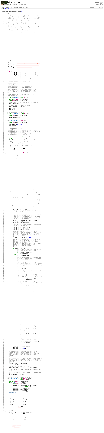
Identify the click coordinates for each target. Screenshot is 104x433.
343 (3, 357)
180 (3, 193)
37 (3, 48)
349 (3, 363)
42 (3, 54)
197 (3, 210)
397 (3, 411)
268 (3, 281)
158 (3, 170)
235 (3, 248)
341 (3, 355)
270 (3, 283)
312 (3, 326)
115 (3, 127)
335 (3, 349)
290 (3, 303)
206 (3, 219)
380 (3, 394)
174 (3, 187)
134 (3, 146)
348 (3, 362)
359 (3, 373)
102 (3, 114)
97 (3, 109)
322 (3, 336)
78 (3, 90)
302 (3, 316)
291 (3, 304)
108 (3, 120)
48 (3, 60)
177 (3, 190)
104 (3, 116)
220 (3, 233)
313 (3, 327)
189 (3, 202)
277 (3, 290)
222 (3, 235)
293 (3, 306)
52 (3, 64)
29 (3, 40)
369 (3, 383)
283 (3, 296)
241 (3, 254)
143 (3, 155)
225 (3, 238)
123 (3, 135)
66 (3, 78)
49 (3, 61)
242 (3, 255)
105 (3, 117)
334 (3, 348)
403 (3, 417)
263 (3, 276)
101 (3, 113)
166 (3, 178)
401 (3, 415)
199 (3, 212)
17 (3, 28)
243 (3, 256)
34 (3, 45)
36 (3, 47)
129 (3, 141)
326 (3, 340)
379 (3, 393)
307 (3, 321)
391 (3, 405)
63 (3, 75)
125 (3, 137)
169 (3, 181)
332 (3, 346)
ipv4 (8, 8)
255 (3, 268)
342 (3, 356)
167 (3, 180)
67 (3, 79)
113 (3, 125)
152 (3, 164)
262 (3, 275)
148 (3, 160)
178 (3, 191)
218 (3, 231)
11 (3, 22)
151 (3, 163)
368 (3, 382)
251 (3, 264)
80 (3, 92)
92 (3, 104)
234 (3, 247)
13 (3, 24)
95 (3, 107)
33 (3, 44)
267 (3, 280)
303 (3, 317)
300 (3, 314)
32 (3, 43)
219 (3, 232)
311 (3, 325)
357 (3, 371)
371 (3, 385)
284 (3, 297)
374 (3, 388)
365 (3, 379)
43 (3, 54)
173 (3, 186)
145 (3, 157)
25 (3, 36)
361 (3, 375)
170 (3, 183)
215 (3, 228)
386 (3, 400)
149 (3, 161)
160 (3, 172)
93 (3, 105)
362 (3, 376)
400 (3, 414)
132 (3, 144)
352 (3, 366)
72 (3, 84)
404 (3, 418)
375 (3, 389)
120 (3, 132)
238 (3, 251)
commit (20, 7)
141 (3, 153)
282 (3, 295)
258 (3, 271)
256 (3, 269)
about (3, 7)
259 (3, 272)
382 (3, 396)
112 (3, 124)
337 (3, 351)
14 (3, 25)
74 (3, 86)
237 (3, 250)
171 (3, 183)
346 (3, 360)
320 (3, 334)
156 (3, 168)
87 (3, 99)
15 (3, 26)
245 (3, 258)
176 (3, 189)
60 (3, 72)
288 (3, 301)
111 (3, 123)
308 (3, 322)
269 (3, 282)
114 (3, 126)
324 (3, 338)
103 (3, 115)
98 (3, 110)
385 (3, 399)
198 (3, 211)
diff (23, 7)
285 (3, 298)
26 (3, 37)
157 (3, 169)
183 (3, 196)
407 (3, 421)
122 (3, 134)
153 (3, 165)
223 (3, 236)
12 (3, 23)
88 (3, 100)
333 (3, 347)
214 (3, 227)
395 (3, 409)
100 (3, 112)
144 (3, 156)
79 (3, 91)
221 (3, 234)
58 (3, 70)
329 (3, 343)
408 (3, 422)
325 (3, 339)
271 (3, 284)
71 (3, 83)
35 (3, 46)
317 (3, 331)
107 (3, 119)
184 (3, 197)
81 (3, 93)
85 (3, 97)
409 (3, 423)
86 (3, 98)
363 (3, 377)
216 (3, 229)
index (9, 2)
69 (3, 81)
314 (3, 328)
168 (3, 180)
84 (3, 96)
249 (3, 262)
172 (3, 185)
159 (3, 171)
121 (3, 133)
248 (3, 261)
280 (3, 293)
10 (3, 21)
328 (3, 342)
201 (3, 214)
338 (3, 352)
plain (21, 11)
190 (3, 203)
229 (3, 242)
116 (3, 128)
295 (3, 309)
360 (3, 374)
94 (3, 106)
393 (3, 407)
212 (3, 225)
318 (3, 332)
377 (3, 391)
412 (3, 426)
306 (3, 320)
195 (3, 208)
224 (3, 237)
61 (3, 73)
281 (3, 294)
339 (3, 353)
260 (3, 273)
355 (3, 369)
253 (3, 266)
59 (3, 71)
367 (3, 381)
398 (3, 412)
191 (3, 204)
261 (3, 274)
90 (3, 102)
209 (3, 222)
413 (3, 427)
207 (3, 220)
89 (3, 101)
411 (3, 425)
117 (3, 129)
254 (3, 267)
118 (3, 130)
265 (3, 278)
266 (3, 279)
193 (3, 206)
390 (3, 404)
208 (3, 221)
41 (3, 52)
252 (3, 265)
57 (3, 69)
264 (3, 277)
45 (3, 57)
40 (3, 51)
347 (3, 361)
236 (3, 249)
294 (3, 307)
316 (3, 330)
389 (3, 403)
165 (3, 177)
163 (3, 175)
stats (27, 7)
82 (3, 94)
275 (3, 288)
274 (3, 287)
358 (3, 372)
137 (3, 149)
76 (3, 88)
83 (3, 95)
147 (3, 159)
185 (3, 198)
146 (3, 158)
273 (3, 286)
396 (3, 410)
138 (3, 150)
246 (3, 259)
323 (3, 337)
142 (3, 154)
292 (3, 305)
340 (3, 354)
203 (3, 216)
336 (3, 350)
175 (3, 188)
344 (3, 358)
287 (3, 300)
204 (3, 217)
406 (3, 420)
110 (3, 122)
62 (3, 74)
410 (3, 424)
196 (3, 209)
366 (3, 380)
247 (3, 260)
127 (3, 139)
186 (3, 199)
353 (3, 367)
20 (3, 31)
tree (17, 7)
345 (3, 359)
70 (3, 82)
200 (3, 213)
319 (3, 333)
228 (3, 241)
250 (3, 263)
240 (3, 253)
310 (3, 324)
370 (3, 384)
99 (3, 111)
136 (3, 148)
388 (3, 402)
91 (3, 103)
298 (3, 312)
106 (3, 118)
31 (3, 42)
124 (3, 136)
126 (3, 138)
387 (3, 401)
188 (3, 201)
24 (3, 35)
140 (3, 152)
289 (3, 302)
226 (3, 239)
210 (3, 223)
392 (3, 406)
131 (3, 143)
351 (3, 365)
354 (3, 368)
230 (3, 243)
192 (3, 205)
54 (3, 66)
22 (3, 33)
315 (3, 329)
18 (3, 29)
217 (3, 230)
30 (3, 41)
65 (3, 77)
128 (3, 140)
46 (3, 58)
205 (3, 218)
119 (3, 131)
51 (3, 63)
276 (3, 289)
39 (3, 51)
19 (3, 30)
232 (3, 245)
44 (3, 56)
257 (3, 270)
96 (3, 108)
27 (3, 38)
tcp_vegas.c (11, 8)
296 (3, 309)
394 (3, 408)
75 (3, 87)
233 (3, 246)
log (14, 7)
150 (3, 162)
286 (3, 299)
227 (3, 240)
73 (3, 85)
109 (3, 121)
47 (3, 59)
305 (3, 319)
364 (3, 378)
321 (3, 335)
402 (3, 416)
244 (3, 257)
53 (3, 65)
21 (3, 32)
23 (3, 34)
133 (3, 145)
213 (3, 226)
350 (3, 364)
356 (3, 370)
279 (3, 292)
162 (3, 174)
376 (3, 390)
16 (3, 27)
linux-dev (17, 2)
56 (3, 68)
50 (3, 62)
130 (3, 142)
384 (3, 398)
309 (3, 323)
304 (3, 318)
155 (3, 167)
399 (3, 413)
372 (3, 386)
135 (3, 147)
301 (3, 315)
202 (3, 215)
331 (3, 345)
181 (3, 194)
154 (3, 166)
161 (3, 173)
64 (3, 76)
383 (3, 397)
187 (3, 200)
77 (3, 89)
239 (3, 252)
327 (3, 341)
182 (3, 195)
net (6, 8)
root (5, 8)
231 (3, 244)
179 (3, 192)
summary (7, 7)
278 (3, 291)
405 (3, 419)
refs (11, 7)
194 (3, 207)
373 (3, 387)
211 (3, 224)
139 (3, 151)
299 (3, 312)
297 (3, 310)
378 (3, 392)
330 (3, 344)
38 (3, 49)
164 (3, 176)
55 (3, 67)
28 (3, 39)
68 (3, 80)
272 (3, 285)
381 (3, 395)
